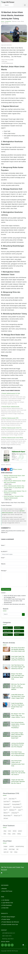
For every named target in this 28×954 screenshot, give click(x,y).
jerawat (20, 831)
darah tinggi (12, 849)
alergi (5, 831)
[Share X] (5, 469)
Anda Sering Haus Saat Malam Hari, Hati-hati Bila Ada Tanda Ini (18, 772)
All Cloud (6, 818)
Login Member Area (7, 902)
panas (13, 833)
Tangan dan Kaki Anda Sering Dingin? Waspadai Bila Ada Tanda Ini (18, 781)
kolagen (5, 846)
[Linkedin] (12, 945)
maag (9, 833)
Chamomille (7, 804)
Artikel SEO (5, 908)
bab (17, 849)
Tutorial (6, 627)
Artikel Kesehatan (7, 905)
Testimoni (17, 631)
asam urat (6, 852)
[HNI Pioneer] (7, 2)
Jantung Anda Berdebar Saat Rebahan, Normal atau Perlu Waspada (17, 744)
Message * (4, 570)
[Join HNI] (4, 873)
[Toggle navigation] (25, 5)
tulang (15, 852)
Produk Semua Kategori (8, 916)
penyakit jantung (20, 846)
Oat (5, 798)
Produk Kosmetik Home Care (10, 924)
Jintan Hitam (12, 798)
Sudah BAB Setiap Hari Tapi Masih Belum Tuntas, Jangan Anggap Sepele (18, 696)
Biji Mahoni (12, 810)
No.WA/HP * (4, 551)
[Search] (23, 614)
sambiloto (11, 846)
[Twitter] (5, 945)
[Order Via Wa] (25, 946)
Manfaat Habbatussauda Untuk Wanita (12, 437)
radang (19, 833)
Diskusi (17, 634)
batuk (9, 831)
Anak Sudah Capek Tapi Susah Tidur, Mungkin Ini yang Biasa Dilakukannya (18, 658)
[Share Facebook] (2, 469)
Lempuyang (15, 812)
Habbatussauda (9, 63)
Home (2, 21)
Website (3, 564)
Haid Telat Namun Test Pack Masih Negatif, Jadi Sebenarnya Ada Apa (18, 666)
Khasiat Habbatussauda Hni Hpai (11, 393)
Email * (3, 557)
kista (5, 833)
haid (11, 852)
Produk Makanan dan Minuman (10, 922)
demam (14, 831)
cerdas (5, 849)
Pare (5, 810)
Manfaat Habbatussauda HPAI (10, 418)
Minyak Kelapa (8, 815)
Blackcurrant (7, 807)
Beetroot (6, 812)
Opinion (6, 634)
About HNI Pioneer (7, 891)
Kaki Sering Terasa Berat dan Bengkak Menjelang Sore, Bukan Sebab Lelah (18, 649)
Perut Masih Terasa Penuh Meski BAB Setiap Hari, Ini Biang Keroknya (17, 753)
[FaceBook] (2, 945)
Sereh (20, 810)
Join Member (5, 900)
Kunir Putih (7, 801)
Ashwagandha (16, 801)
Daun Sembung (17, 807)
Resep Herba (7, 631)
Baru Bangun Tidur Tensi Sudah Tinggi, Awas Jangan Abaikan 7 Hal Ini (18, 715)
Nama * (3, 545)
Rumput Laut (18, 815)
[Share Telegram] (11, 469)
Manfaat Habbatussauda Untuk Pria (11, 428)
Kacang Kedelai (16, 804)
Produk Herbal (6, 919)
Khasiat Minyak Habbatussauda (10, 406)
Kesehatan (8, 21)
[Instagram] (9, 945)
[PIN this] (8, 469)
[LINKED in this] (17, 469)
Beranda (4, 888)
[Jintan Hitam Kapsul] (14, 456)
